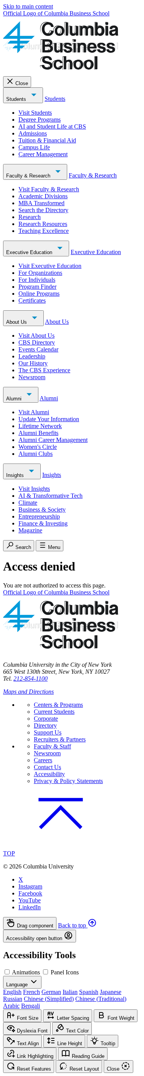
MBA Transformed (41, 203)
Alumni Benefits (38, 433)
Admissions (32, 133)
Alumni (14, 399)
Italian (70, 992)
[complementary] (72, 929)
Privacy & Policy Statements (68, 781)
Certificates (32, 300)
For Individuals (36, 279)
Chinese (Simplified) (49, 999)
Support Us (47, 732)
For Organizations (40, 272)
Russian (12, 999)
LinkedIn (29, 907)
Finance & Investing (43, 523)
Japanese (110, 992)
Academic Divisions (43, 196)
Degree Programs (39, 119)
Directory (45, 725)
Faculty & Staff (52, 746)
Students (17, 99)
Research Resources (42, 224)
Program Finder (37, 286)
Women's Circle (37, 446)
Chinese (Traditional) (100, 999)
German (51, 992)
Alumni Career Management (53, 440)
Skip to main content (28, 6)
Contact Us (47, 767)
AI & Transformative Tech (50, 495)
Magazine (30, 530)
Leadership (31, 356)
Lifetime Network (40, 426)
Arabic (11, 1005)
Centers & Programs (58, 704)
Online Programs (39, 293)
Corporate (46, 718)
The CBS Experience (44, 370)
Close (21, 83)
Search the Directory (43, 210)
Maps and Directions (28, 691)
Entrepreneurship (39, 516)
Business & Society (42, 509)
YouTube (29, 900)
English (12, 992)
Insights (15, 475)
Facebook (30, 893)
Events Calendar (38, 349)
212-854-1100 (30, 678)
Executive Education (30, 252)
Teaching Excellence (43, 231)
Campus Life (34, 147)
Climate (27, 502)
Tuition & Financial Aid (47, 140)
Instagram (30, 886)
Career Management (43, 154)
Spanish (88, 992)
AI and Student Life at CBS (52, 126)
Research (29, 217)
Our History (33, 363)
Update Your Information (48, 419)
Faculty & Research (29, 176)
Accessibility (49, 774)
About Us (17, 322)
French (31, 992)
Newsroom (31, 377)
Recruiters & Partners (60, 739)
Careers (43, 760)
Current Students (54, 711)
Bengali (30, 1005)
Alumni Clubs (35, 453)
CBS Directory (36, 342)
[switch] (7, 971)
